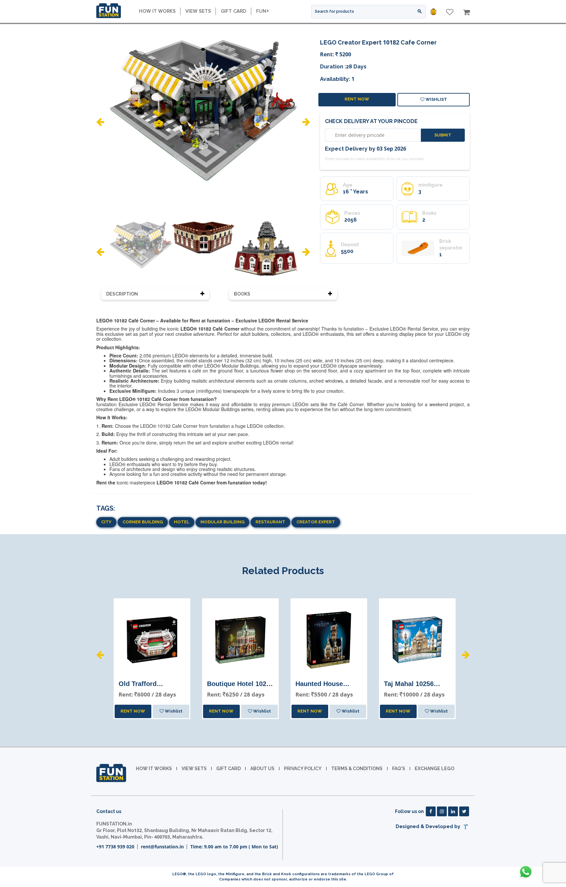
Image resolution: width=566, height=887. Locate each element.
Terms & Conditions (357, 768)
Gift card (233, 11)
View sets (198, 11)
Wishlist (435, 99)
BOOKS (242, 294)
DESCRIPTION (122, 294)
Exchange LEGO (434, 768)
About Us (262, 768)
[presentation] (100, 121)
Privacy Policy (303, 768)
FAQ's (398, 768)
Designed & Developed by (429, 826)
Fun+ (262, 11)
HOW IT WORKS (157, 11)
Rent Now (357, 99)
